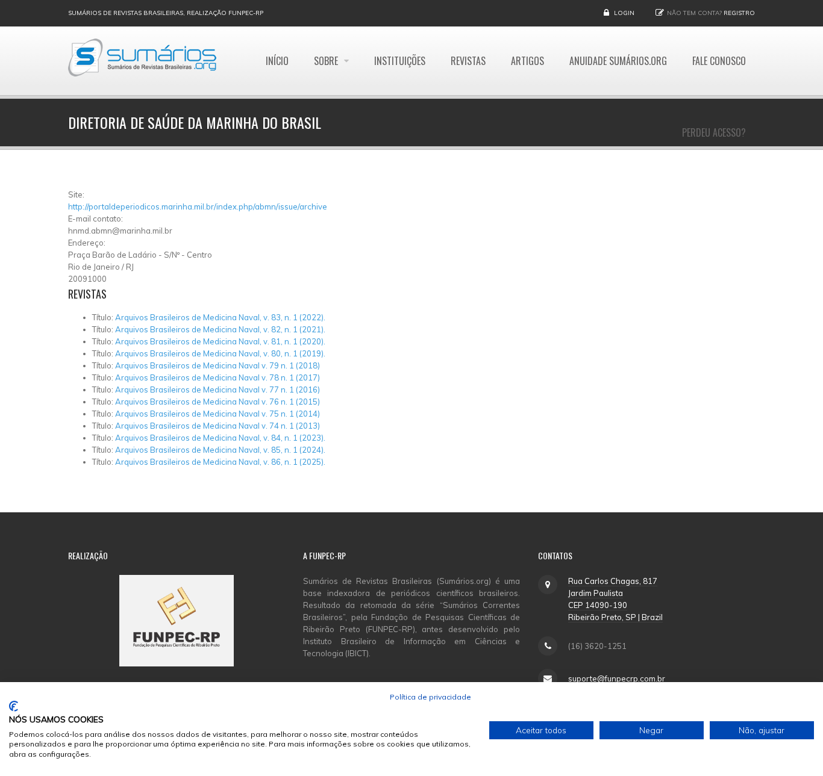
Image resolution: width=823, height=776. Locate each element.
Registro (739, 13)
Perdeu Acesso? (714, 132)
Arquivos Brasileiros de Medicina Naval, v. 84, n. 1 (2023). (220, 437)
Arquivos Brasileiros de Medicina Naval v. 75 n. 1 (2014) (217, 413)
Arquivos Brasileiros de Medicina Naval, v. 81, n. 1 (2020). (220, 341)
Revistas (468, 61)
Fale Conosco (719, 61)
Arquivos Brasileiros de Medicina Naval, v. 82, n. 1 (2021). (220, 329)
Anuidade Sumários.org (618, 61)
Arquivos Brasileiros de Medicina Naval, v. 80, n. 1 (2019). (220, 353)
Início (277, 61)
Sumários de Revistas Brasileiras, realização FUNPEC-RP (165, 13)
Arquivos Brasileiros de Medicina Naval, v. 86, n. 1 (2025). (220, 462)
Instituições (399, 61)
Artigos (527, 61)
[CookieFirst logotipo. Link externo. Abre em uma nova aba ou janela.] (13, 706)
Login (624, 13)
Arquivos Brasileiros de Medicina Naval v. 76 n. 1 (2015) (217, 401)
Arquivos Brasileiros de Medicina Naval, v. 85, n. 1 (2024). (220, 450)
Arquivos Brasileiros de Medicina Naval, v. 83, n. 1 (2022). (220, 317)
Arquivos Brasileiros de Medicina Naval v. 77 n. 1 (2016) (217, 389)
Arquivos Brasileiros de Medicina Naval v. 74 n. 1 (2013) (217, 425)
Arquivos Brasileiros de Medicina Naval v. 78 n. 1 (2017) (217, 377)
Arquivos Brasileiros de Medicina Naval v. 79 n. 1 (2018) (217, 365)
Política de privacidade (430, 696)
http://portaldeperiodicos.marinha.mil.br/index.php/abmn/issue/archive (197, 206)
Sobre (327, 61)
